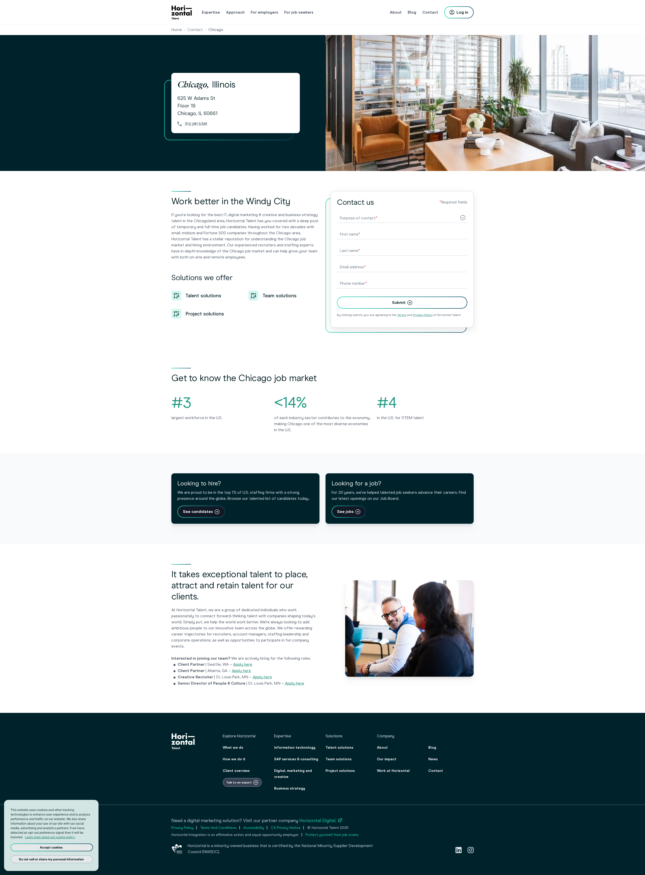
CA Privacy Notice (286, 828)
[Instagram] (471, 850)
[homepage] (181, 12)
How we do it (234, 759)
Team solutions (338, 759)
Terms (401, 315)
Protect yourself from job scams (332, 835)
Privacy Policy (423, 315)
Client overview (236, 771)
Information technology (294, 747)
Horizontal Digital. (321, 820)
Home (176, 29)
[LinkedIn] (459, 850)
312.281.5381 (196, 124)
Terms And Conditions (218, 828)
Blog (432, 747)
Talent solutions (339, 747)
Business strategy (289, 788)
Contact (195, 29)
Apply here (242, 664)
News (433, 759)
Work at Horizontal (393, 771)
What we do (233, 747)
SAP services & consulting (296, 759)
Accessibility (253, 828)
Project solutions (340, 771)
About (382, 747)
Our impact (386, 759)
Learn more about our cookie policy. (50, 837)
